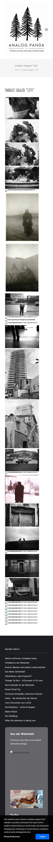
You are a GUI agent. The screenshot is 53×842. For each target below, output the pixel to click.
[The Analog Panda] (26, 29)
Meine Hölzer (11, 711)
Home (16, 70)
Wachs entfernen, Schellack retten (21, 658)
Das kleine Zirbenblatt (15, 671)
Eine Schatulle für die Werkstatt (19, 685)
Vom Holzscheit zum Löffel (18, 703)
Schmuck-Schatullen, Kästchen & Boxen (23, 694)
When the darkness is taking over (20, 720)
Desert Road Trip (12, 689)
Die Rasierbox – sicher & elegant (20, 707)
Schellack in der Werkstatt (17, 663)
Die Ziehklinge (11, 716)
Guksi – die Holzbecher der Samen (21, 698)
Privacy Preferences (12, 837)
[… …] (22, 190)
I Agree (42, 837)
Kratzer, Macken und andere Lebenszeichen (25, 667)
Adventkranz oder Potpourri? (18, 676)
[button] (46, 29)
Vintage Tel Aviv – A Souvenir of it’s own (24, 680)
